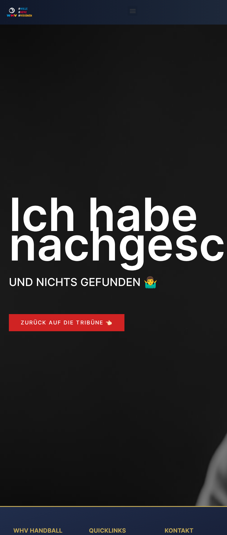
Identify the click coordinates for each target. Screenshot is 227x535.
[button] (132, 11)
